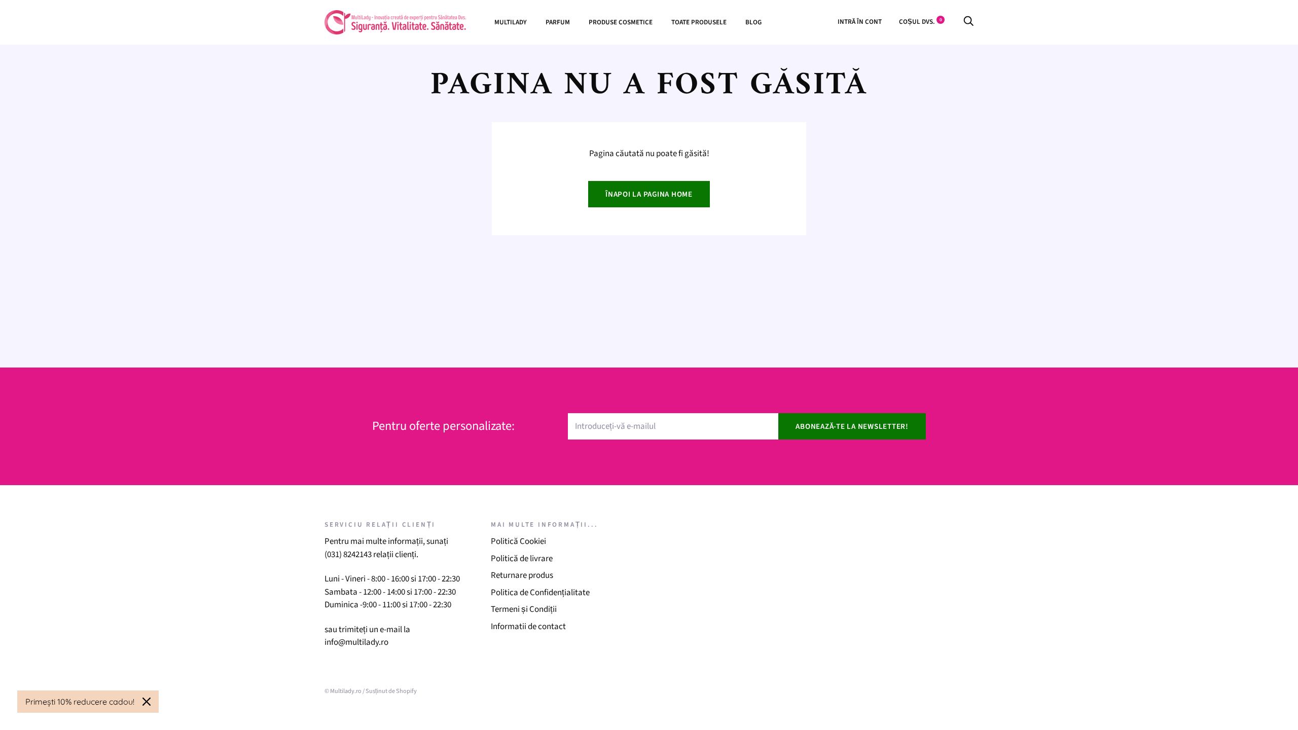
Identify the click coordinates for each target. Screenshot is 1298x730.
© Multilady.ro (343, 691)
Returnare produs (522, 575)
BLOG (753, 22)
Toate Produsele (699, 22)
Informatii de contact (528, 626)
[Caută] (968, 21)
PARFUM (558, 22)
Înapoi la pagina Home (649, 194)
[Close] (146, 702)
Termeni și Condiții (524, 609)
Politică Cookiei (518, 541)
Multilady (510, 22)
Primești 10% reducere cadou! (79, 702)
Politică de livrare (522, 559)
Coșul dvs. (920, 21)
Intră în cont (860, 21)
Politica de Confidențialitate (540, 593)
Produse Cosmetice (621, 22)
